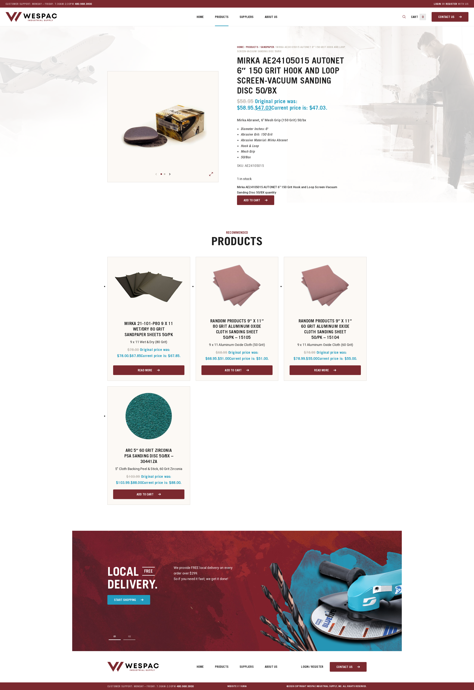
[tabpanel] (163, 126)
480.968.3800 (83, 3)
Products (221, 17)
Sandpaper (267, 47)
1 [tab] (161, 174)
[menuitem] (200, 17)
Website (232, 686)
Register (451, 3)
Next (169, 174)
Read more (145, 370)
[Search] (404, 17)
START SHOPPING (125, 600)
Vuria (244, 686)
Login (437, 3)
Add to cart (252, 200)
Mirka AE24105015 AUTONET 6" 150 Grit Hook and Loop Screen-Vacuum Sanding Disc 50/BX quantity (287, 189)
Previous (156, 174)
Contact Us (446, 17)
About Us (271, 17)
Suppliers (247, 17)
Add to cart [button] (233, 370)
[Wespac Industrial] (31, 17)
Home (200, 17)
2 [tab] (164, 174)
